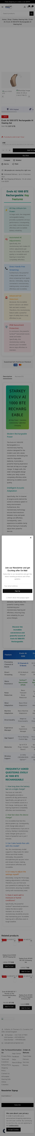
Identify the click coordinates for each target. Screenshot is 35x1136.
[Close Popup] (30, 537)
